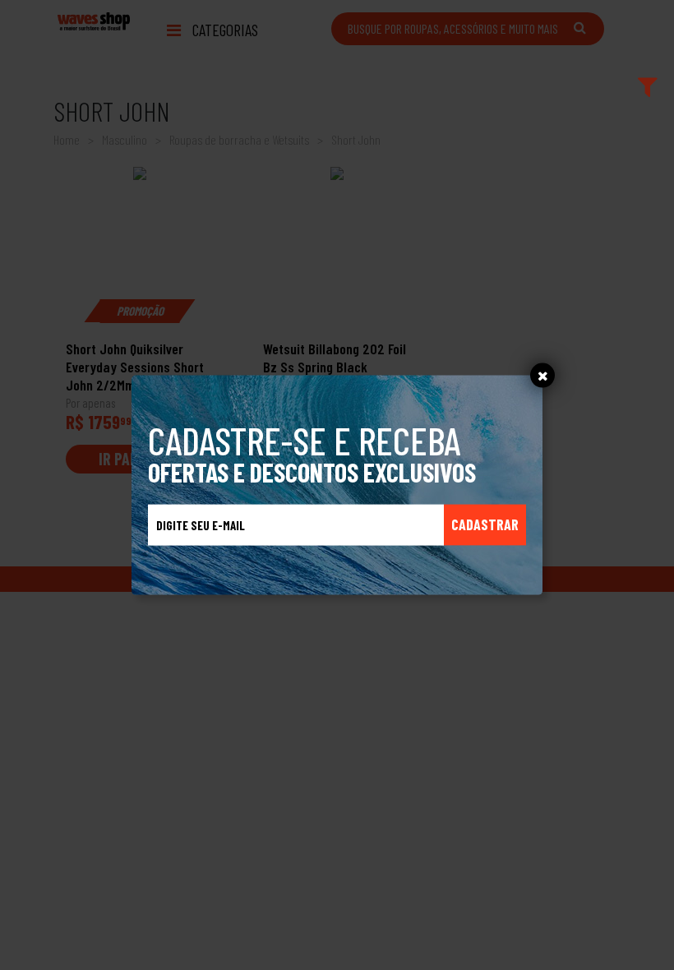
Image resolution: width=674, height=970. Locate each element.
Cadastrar (485, 524)
